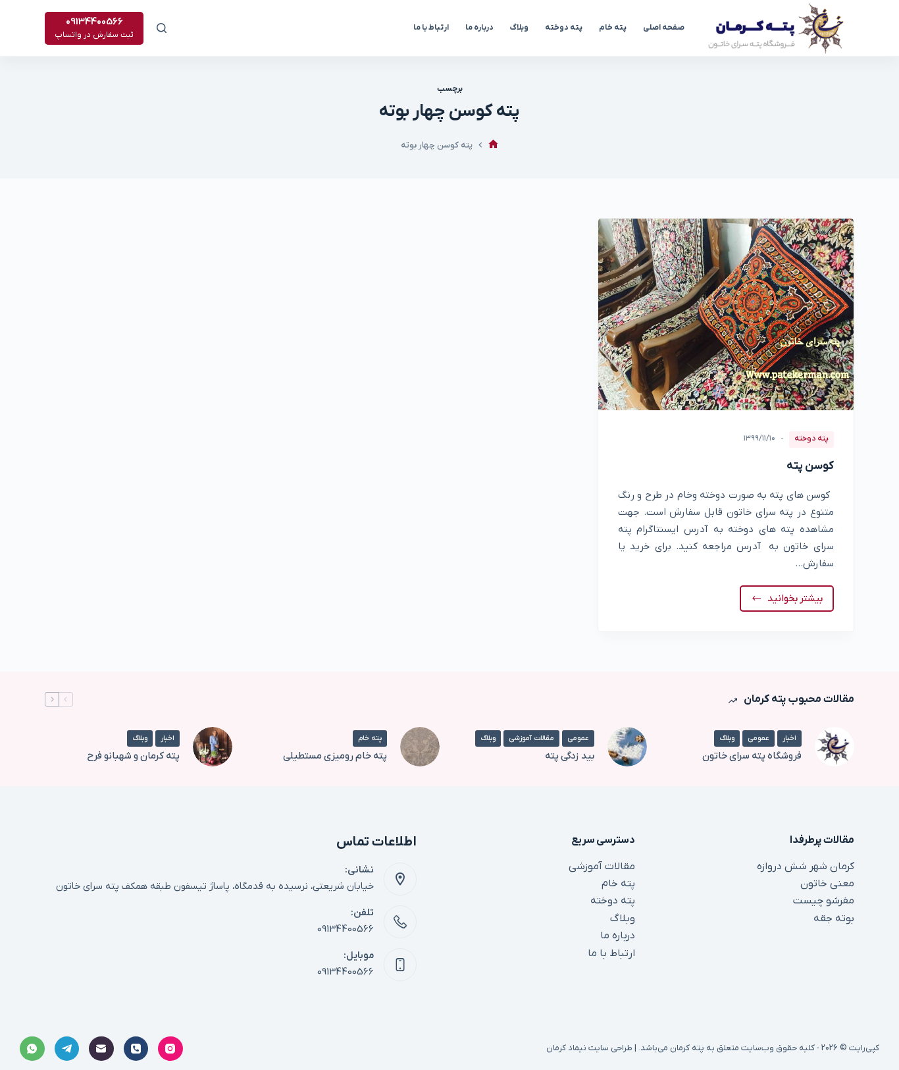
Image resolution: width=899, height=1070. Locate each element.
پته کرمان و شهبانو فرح (133, 755)
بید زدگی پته (569, 755)
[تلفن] (136, 1048)
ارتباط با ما (431, 27)
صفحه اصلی (663, 27)
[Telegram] (67, 1048)
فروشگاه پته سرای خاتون (752, 755)
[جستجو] (162, 28)
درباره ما (479, 27)
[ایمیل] (101, 1048)
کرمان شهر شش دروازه (805, 866)
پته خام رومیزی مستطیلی (335, 755)
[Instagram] (170, 1048)
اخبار (789, 738)
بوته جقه (833, 918)
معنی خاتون (827, 883)
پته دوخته (563, 27)
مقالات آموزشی (531, 738)
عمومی (758, 738)
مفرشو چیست (823, 900)
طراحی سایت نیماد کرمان (589, 1048)
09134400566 (345, 929)
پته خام (613, 27)
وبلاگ (519, 27)
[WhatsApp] (32, 1048)
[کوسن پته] (726, 314)
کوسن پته (810, 466)
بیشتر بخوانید (793, 602)
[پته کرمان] (493, 145)
